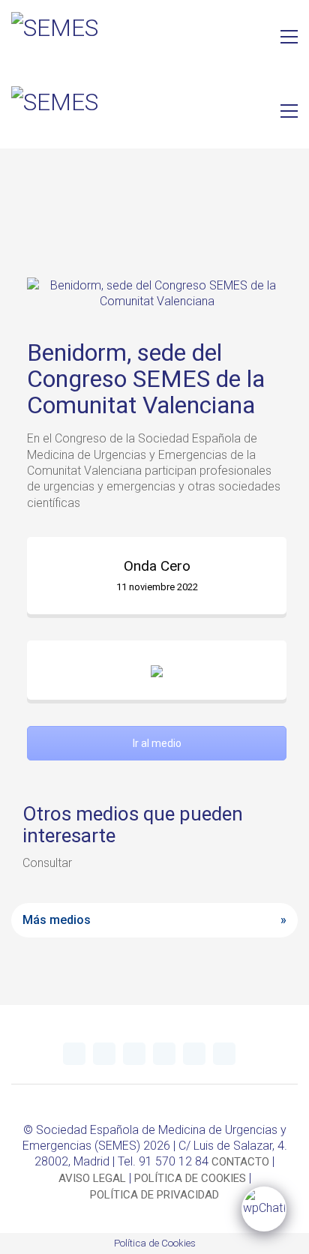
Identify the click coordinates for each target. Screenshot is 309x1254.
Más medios (56, 920)
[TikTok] (224, 1053)
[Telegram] (104, 1053)
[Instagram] (164, 1053)
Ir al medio (157, 743)
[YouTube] (134, 1053)
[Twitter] (74, 1053)
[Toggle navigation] (289, 36)
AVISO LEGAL (92, 1178)
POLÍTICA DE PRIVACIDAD (154, 1195)
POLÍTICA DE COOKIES (190, 1178)
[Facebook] (194, 1053)
